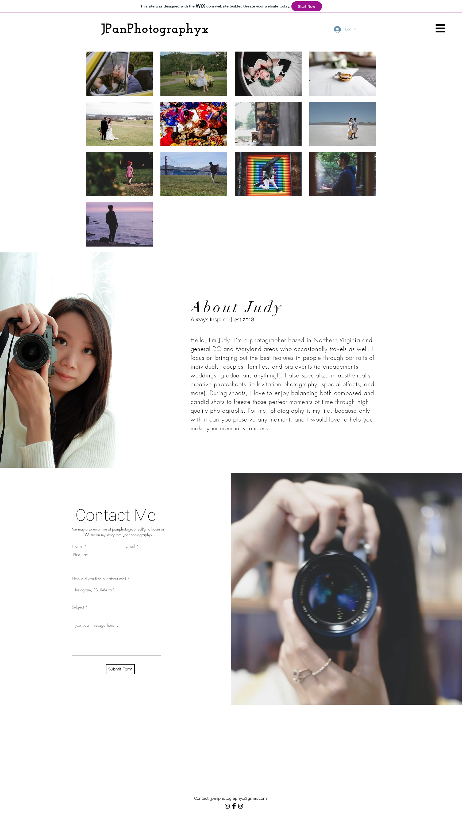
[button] (440, 28)
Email (130, 546)
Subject (78, 607)
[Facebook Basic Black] (234, 806)
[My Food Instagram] (240, 806)
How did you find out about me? (99, 579)
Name (77, 546)
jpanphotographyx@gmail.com (136, 529)
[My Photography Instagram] (227, 806)
